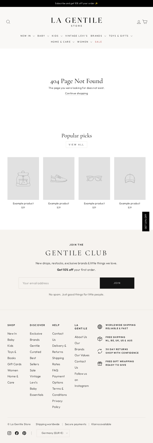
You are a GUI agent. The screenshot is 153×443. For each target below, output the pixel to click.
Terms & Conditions (59, 392)
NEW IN (26, 35)
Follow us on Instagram (82, 380)
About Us (81, 337)
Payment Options (58, 379)
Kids (10, 345)
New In (12, 333)
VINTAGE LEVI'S (76, 35)
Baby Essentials (36, 392)
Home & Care (12, 379)
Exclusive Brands (36, 336)
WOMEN (83, 41)
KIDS (56, 35)
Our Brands (79, 346)
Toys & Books (11, 355)
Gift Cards (14, 364)
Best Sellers (34, 361)
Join (117, 282)
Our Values (82, 355)
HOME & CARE (61, 41)
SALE (98, 41)
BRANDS (97, 35)
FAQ (55, 370)
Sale (33, 370)
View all (76, 144)
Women (12, 370)
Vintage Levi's (35, 379)
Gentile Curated (35, 349)
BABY (42, 35)
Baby (10, 339)
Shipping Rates (58, 361)
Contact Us (57, 336)
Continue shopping (76, 93)
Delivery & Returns (59, 349)
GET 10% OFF (145, 221)
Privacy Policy (57, 404)
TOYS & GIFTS (119, 35)
